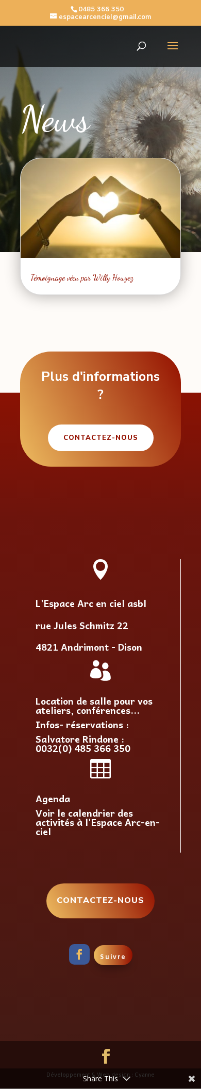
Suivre (113, 957)
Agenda (53, 798)
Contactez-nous (100, 437)
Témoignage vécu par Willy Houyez (81, 277)
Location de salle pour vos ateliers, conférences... (94, 705)
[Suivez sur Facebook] (79, 954)
